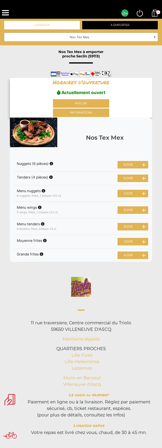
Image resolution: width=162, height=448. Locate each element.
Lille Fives (82, 355)
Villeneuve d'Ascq (82, 384)
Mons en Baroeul (82, 378)
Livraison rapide (89, 425)
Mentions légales (81, 339)
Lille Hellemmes (82, 361)
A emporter (120, 25)
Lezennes (82, 368)
